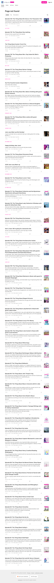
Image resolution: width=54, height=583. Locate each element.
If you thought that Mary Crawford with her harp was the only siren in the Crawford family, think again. (23, 454)
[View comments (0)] (18, 63)
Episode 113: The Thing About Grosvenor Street (19, 154)
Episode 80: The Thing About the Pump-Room (18, 548)
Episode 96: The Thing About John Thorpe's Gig (19, 373)
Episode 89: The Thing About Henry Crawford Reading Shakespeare (21, 451)
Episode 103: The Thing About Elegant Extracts (19, 298)
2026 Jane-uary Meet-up (12, 164)
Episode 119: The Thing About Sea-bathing (17, 32)
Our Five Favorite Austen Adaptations (16, 83)
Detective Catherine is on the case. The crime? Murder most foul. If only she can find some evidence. (23, 195)
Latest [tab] (7, 14)
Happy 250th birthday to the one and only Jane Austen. (18, 147)
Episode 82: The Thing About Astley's (16, 527)
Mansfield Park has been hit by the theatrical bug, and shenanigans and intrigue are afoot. (22, 180)
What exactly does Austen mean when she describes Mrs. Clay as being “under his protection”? (22, 58)
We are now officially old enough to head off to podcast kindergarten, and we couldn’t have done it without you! (23, 46)
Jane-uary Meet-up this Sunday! (14, 132)
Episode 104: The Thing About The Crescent (18, 288)
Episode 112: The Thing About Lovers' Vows (18, 178)
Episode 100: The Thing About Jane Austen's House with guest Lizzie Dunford (22, 331)
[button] (2, 5)
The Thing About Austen (14, 23)
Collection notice (39, 573)
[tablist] (12, 14)
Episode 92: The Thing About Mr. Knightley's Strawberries (22, 418)
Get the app (34, 576)
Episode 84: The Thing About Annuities (16, 507)
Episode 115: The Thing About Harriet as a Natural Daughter (22, 103)
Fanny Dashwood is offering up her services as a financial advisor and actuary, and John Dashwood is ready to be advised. (22, 509)
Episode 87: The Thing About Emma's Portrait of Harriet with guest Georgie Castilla (22, 473)
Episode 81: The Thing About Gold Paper (17, 537)
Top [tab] (11, 14)
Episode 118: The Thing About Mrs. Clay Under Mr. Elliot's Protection (22, 55)
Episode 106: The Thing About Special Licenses (19, 266)
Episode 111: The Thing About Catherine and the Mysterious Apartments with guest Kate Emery (22, 192)
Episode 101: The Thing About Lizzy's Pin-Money (19, 320)
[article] (27, 22)
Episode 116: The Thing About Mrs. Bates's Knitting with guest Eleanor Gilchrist (23, 92)
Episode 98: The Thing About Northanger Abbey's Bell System (23, 353)
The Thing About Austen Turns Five (15, 44)
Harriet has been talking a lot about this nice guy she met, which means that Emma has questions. (23, 301)
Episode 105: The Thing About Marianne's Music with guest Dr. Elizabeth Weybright (23, 277)
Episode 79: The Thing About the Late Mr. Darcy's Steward (22, 558)
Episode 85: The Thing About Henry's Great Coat (19, 496)
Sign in (50, 2)
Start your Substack (23, 576)
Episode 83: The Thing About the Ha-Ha (16, 517)
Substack (20, 580)
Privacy (28, 573)
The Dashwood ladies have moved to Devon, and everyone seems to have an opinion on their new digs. (23, 72)
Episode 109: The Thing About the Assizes (17, 218)
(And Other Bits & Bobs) (11, 84)
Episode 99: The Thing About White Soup (17, 343)
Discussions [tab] (15, 14)
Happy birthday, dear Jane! (13, 145)
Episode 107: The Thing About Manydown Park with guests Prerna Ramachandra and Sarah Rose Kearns (22, 251)
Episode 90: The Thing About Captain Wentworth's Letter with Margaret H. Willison (23, 439)
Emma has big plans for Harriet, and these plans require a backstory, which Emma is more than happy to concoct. (23, 106)
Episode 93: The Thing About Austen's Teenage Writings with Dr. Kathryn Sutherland (23, 407)
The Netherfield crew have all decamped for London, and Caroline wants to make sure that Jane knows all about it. (23, 156)
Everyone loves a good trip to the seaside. (15, 34)
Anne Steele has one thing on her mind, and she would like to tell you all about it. (22, 398)
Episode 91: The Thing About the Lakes (16, 428)
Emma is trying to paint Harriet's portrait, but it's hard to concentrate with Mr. (23, 477)
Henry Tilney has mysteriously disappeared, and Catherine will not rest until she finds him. (23, 290)
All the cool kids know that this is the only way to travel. (18, 230)
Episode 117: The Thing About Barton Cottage (18, 69)
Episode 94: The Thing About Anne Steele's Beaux (20, 396)
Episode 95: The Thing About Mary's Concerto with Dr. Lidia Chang (22, 384)
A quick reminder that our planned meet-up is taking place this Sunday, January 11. (22, 134)
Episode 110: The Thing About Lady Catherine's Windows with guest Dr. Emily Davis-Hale (23, 204)
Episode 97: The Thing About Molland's (16, 363)
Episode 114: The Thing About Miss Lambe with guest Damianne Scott (21, 117)
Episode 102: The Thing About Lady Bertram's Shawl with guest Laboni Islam (22, 309)
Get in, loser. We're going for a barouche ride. (18, 228)
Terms (32, 573)
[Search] (47, 14)
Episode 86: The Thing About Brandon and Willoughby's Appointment (21, 485)
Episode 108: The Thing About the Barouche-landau (20, 240)
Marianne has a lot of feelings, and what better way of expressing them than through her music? (23, 280)
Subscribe (44, 2)
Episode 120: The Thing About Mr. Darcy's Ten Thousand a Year (23, 19)
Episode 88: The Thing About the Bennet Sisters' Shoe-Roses (23, 462)
